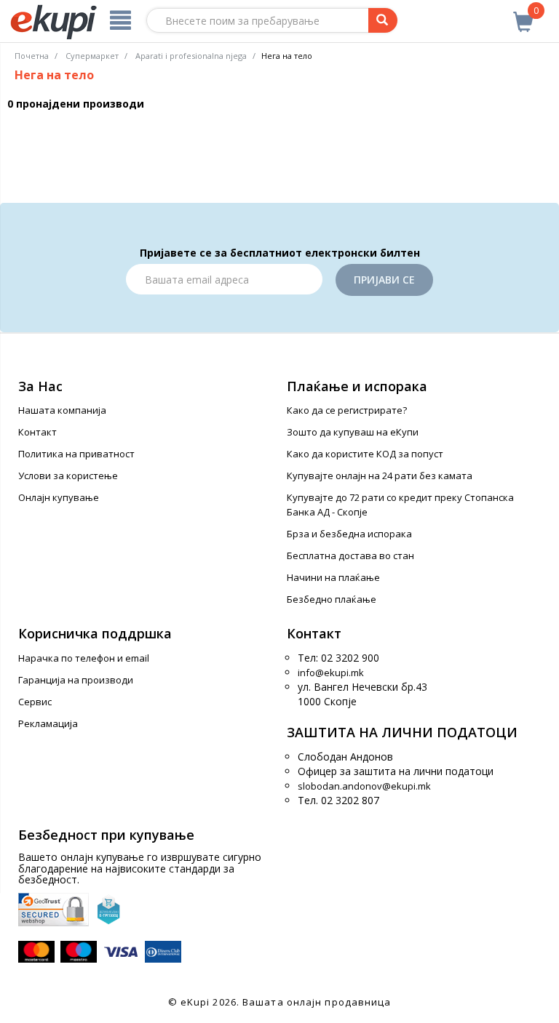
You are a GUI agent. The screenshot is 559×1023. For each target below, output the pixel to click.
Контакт (37, 431)
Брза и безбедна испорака (349, 533)
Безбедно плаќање (331, 599)
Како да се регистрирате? (347, 410)
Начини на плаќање (333, 577)
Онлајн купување (58, 497)
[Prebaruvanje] (382, 20)
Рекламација (48, 723)
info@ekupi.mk (331, 672)
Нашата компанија (62, 410)
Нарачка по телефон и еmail (83, 658)
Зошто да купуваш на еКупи (353, 431)
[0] (523, 14)
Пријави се (384, 279)
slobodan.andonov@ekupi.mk (364, 786)
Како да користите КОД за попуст (365, 453)
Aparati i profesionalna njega (191, 55)
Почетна (32, 55)
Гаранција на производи (75, 679)
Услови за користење (68, 475)
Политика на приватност (76, 453)
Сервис (35, 701)
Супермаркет (92, 55)
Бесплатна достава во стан (350, 555)
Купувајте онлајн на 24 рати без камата (379, 475)
